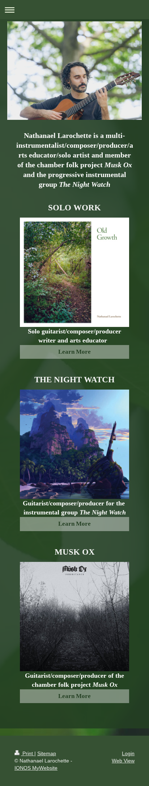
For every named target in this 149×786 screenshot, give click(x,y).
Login (128, 753)
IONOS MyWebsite (36, 768)
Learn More (74, 351)
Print (27, 753)
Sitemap (46, 753)
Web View (123, 761)
